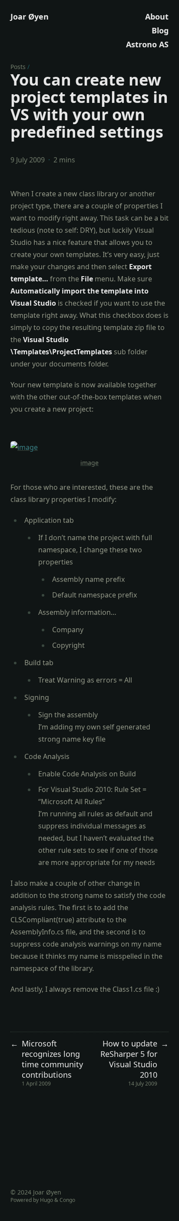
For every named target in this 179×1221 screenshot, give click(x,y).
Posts (18, 67)
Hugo (46, 1200)
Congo (67, 1200)
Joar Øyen (29, 16)
